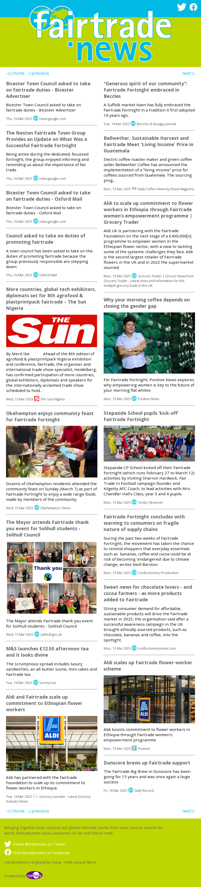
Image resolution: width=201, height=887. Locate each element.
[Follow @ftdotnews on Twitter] (182, 9)
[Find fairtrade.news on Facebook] (194, 9)
